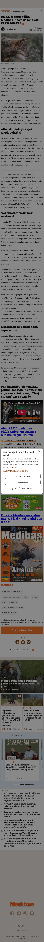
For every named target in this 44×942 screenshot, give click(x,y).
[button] (21, 471)
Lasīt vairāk (13, 467)
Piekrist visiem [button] (23, 476)
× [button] (39, 451)
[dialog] (22, 471)
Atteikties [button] (23, 482)
